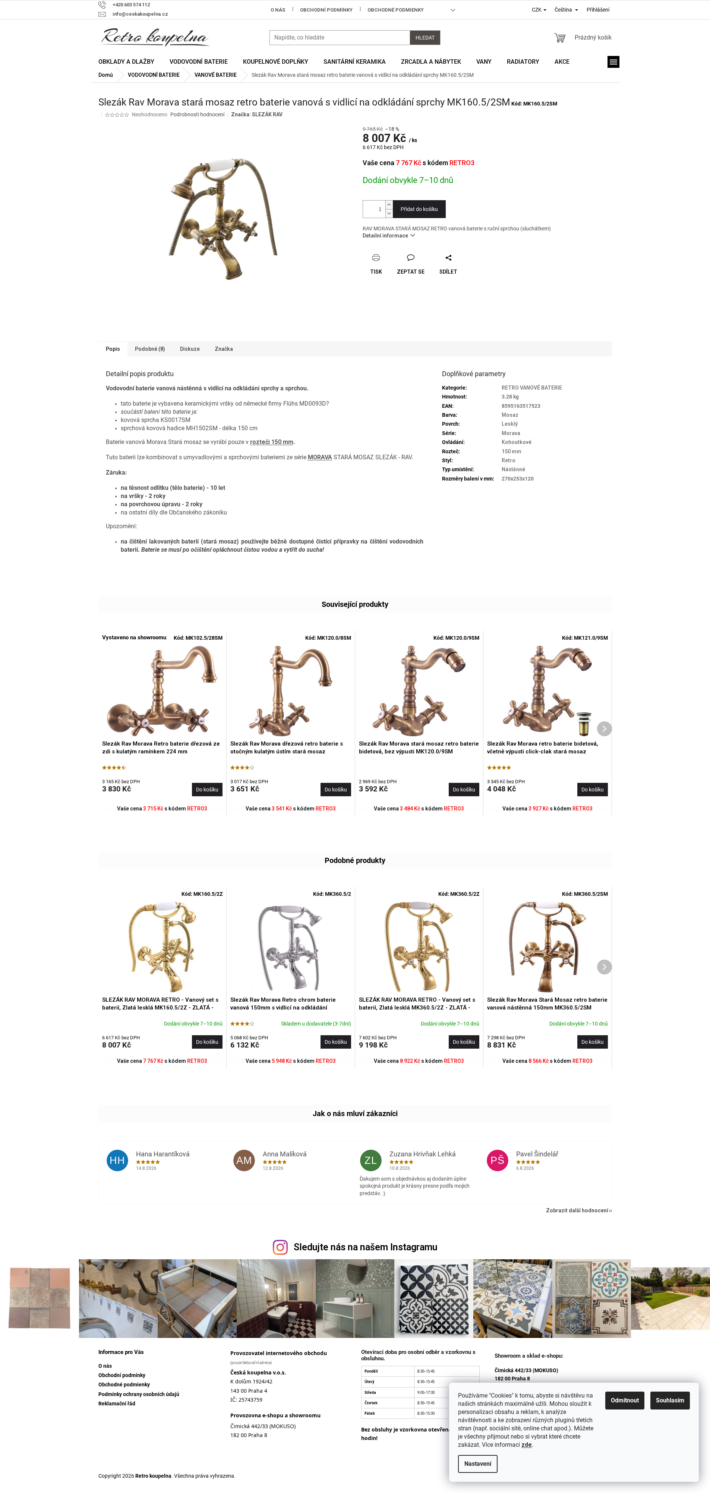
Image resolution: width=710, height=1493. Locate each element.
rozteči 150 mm (271, 441)
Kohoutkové (516, 442)
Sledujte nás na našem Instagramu (366, 1247)
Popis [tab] (113, 349)
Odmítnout (625, 1400)
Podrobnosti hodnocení (197, 114)
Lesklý (510, 424)
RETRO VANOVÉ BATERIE (532, 388)
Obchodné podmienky (395, 10)
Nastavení (477, 1463)
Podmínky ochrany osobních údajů (138, 1394)
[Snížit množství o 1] (389, 213)
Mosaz (510, 415)
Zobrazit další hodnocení (577, 1210)
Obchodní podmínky (326, 10)
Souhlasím (670, 1400)
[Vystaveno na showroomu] (162, 691)
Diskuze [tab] (190, 349)
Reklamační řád (116, 1404)
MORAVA (320, 457)
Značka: (257, 114)
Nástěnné (513, 469)
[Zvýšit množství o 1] (389, 205)
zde (526, 1444)
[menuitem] (126, 62)
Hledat (425, 38)
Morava (511, 433)
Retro (508, 460)
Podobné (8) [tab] (150, 349)
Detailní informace (385, 236)
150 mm (511, 451)
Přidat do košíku (419, 209)
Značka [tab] (224, 349)
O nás (278, 10)
